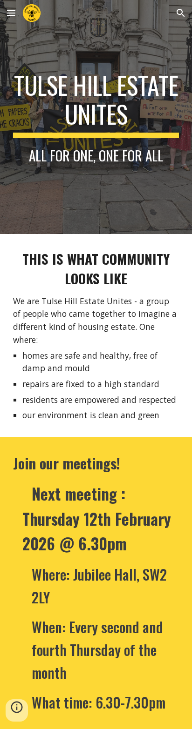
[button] (11, 13)
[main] (96, 117)
